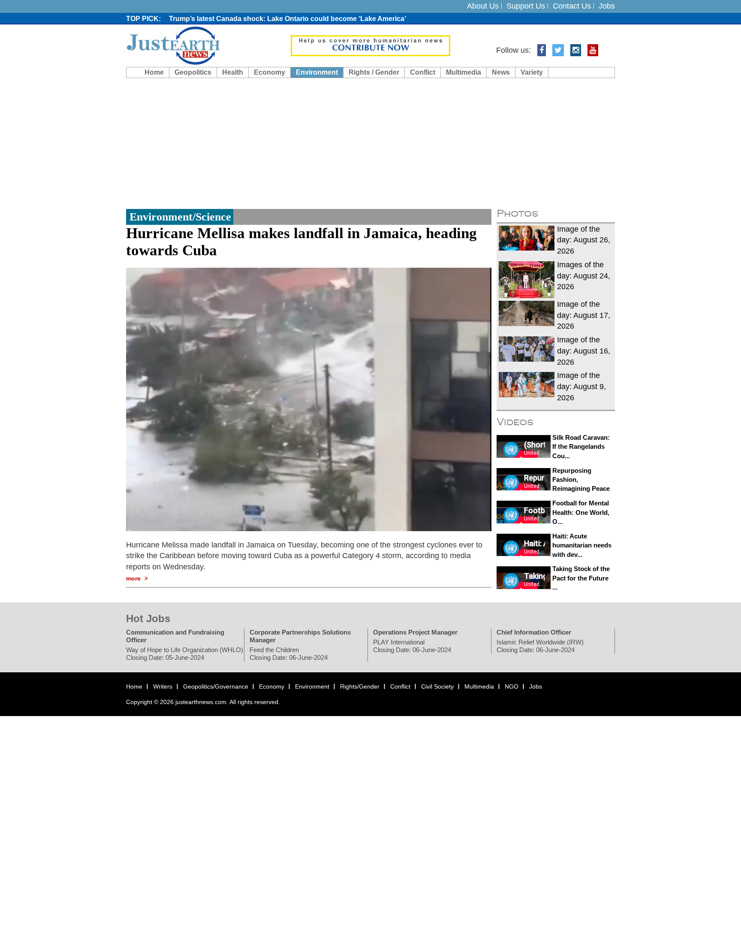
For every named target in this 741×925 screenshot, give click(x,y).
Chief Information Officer (534, 632)
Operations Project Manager (415, 632)
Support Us (525, 6)
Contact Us (572, 6)
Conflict (422, 72)
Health (232, 72)
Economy (269, 72)
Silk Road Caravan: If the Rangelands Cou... (581, 446)
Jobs (607, 6)
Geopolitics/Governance (215, 686)
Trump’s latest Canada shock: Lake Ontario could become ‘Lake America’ (287, 18)
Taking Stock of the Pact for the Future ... (581, 578)
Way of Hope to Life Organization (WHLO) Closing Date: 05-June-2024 (184, 654)
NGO (511, 686)
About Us (483, 6)
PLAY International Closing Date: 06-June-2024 (412, 646)
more (134, 578)
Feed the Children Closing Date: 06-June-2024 (289, 654)
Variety (532, 72)
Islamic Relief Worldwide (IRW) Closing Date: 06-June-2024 (540, 646)
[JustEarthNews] (173, 45)
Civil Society (437, 686)
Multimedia (463, 72)
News (501, 72)
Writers (162, 686)
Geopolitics (193, 72)
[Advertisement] (370, 142)
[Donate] (370, 45)
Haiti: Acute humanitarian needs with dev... (581, 545)
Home (154, 72)
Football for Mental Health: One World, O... (580, 512)
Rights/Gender (360, 686)
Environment (317, 72)
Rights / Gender (374, 72)
